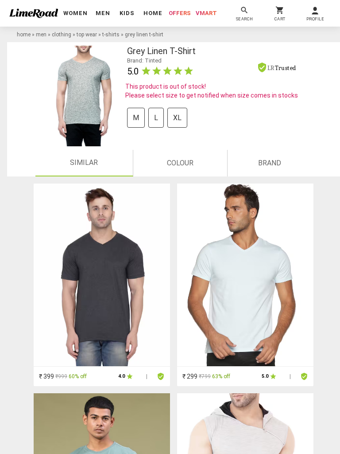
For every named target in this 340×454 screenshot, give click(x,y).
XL (177, 118)
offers (180, 13)
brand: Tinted (144, 60)
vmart (206, 13)
